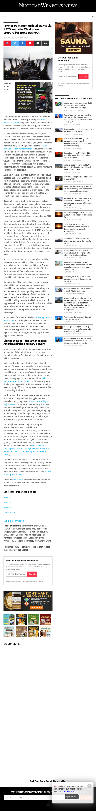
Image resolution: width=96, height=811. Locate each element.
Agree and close (71, 797)
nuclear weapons (37, 535)
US (13, 541)
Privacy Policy (68, 791)
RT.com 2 (8, 508)
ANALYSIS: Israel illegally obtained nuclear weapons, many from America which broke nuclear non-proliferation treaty (78, 142)
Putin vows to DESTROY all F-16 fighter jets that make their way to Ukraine (77, 241)
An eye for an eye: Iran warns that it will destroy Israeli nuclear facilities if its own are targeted (78, 105)
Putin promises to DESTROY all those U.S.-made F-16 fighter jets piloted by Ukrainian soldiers (77, 253)
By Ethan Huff (77, 148)
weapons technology (24, 541)
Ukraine (7, 541)
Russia (31, 538)
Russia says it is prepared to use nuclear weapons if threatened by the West (77, 279)
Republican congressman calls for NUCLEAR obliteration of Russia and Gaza (78, 215)
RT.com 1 (8, 497)
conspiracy (31, 529)
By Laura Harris (77, 272)
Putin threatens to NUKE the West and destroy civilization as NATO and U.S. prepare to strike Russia (78, 340)
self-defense (41, 538)
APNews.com (9, 513)
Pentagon (8, 538)
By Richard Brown (78, 110)
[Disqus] (28, 678)
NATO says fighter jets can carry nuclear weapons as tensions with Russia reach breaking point (77, 329)
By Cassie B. (76, 124)
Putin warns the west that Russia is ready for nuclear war (78, 318)
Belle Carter (23, 38)
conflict (21, 529)
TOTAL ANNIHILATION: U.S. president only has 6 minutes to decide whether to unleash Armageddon (76, 227)
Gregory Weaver (11, 532)
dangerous (42, 529)
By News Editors (78, 182)
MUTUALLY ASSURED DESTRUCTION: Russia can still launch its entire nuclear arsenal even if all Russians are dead (78, 201)
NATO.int (7, 503)
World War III (46, 541)
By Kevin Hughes (78, 134)
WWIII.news (18, 480)
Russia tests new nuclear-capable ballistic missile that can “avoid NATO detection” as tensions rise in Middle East (78, 118)
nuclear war (22, 535)
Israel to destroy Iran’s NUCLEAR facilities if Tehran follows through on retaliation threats (77, 167)
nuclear (12, 535)
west (37, 541)
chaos (36, 526)
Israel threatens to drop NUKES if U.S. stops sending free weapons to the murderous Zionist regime (78, 188)
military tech (25, 532)
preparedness (20, 538)
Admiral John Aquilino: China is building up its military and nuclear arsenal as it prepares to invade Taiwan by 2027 (78, 265)
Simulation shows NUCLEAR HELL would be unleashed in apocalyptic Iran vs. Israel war (78, 155)
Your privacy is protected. (14, 581)
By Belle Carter (77, 172)
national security (39, 532)
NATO (6, 535)
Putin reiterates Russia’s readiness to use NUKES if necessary (77, 290)
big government (25, 526)
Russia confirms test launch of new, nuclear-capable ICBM (78, 130)
